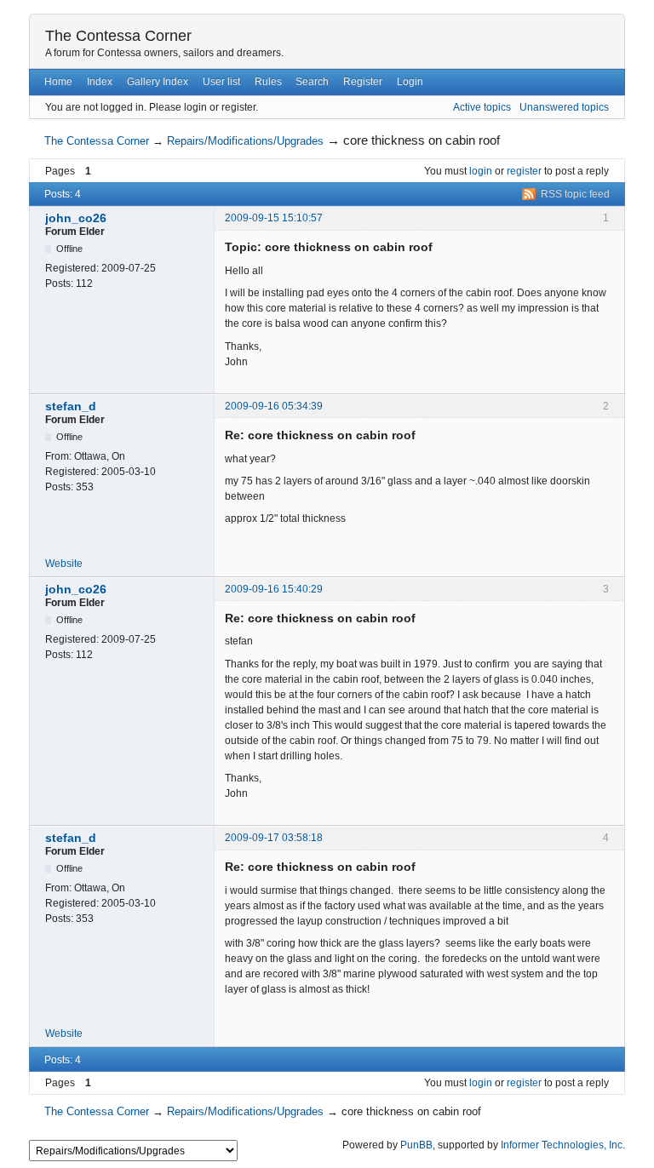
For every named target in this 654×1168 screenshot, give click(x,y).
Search (312, 82)
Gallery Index (157, 82)
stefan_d (70, 406)
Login (410, 82)
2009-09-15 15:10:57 (274, 218)
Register (362, 82)
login (480, 171)
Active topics (482, 107)
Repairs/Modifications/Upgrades (245, 141)
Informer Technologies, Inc (561, 1145)
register (524, 171)
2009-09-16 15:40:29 (274, 589)
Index (99, 82)
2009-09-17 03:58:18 (274, 838)
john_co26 (75, 218)
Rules (268, 82)
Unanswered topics (564, 107)
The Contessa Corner (118, 35)
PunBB (416, 1145)
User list (221, 82)
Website (64, 564)
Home (58, 82)
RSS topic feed (575, 194)
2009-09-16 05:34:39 (274, 406)
